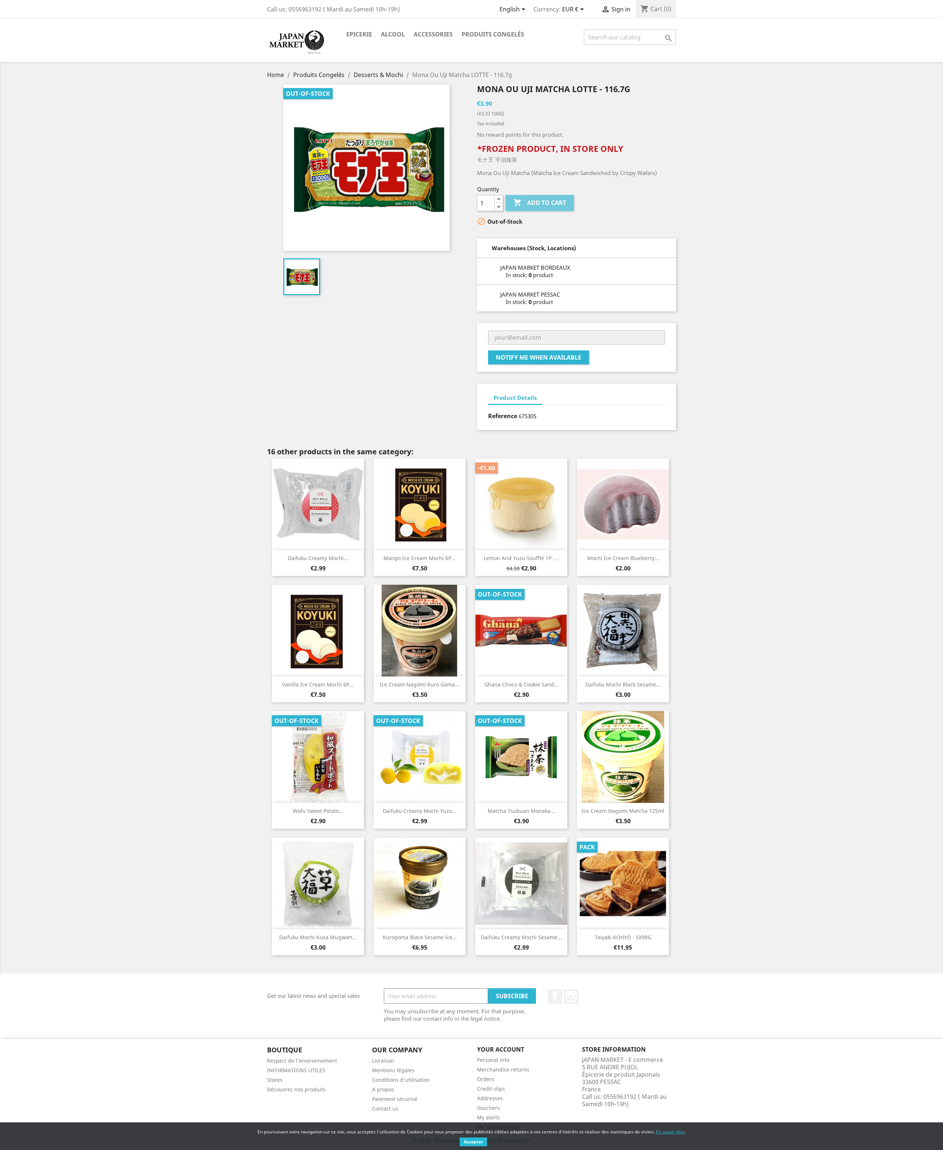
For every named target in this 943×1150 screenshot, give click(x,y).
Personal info (493, 1059)
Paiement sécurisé (394, 1098)
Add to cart (539, 202)
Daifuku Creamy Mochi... (318, 558)
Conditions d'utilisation (401, 1079)
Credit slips (491, 1088)
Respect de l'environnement (302, 1060)
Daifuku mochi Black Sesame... (622, 684)
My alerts (488, 1117)
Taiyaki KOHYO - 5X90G (623, 937)
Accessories (433, 34)
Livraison (383, 1060)
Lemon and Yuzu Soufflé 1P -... (521, 558)
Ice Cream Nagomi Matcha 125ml (623, 810)
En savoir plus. (671, 1132)
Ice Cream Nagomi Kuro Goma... (419, 684)
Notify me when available (538, 357)
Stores (275, 1079)
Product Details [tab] (515, 397)
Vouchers (488, 1107)
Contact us (385, 1108)
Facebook (555, 996)
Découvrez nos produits (296, 1089)
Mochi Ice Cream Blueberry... (623, 558)
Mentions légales (393, 1070)
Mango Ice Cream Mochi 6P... (419, 558)
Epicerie (359, 34)
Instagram (571, 996)
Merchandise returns (503, 1069)
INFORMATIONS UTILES (296, 1070)
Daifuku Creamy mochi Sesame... (521, 937)
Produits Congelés (493, 34)
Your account (500, 1049)
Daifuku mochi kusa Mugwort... (318, 937)
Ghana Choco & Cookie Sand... (521, 684)
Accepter (473, 1142)
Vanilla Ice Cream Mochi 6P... (318, 684)
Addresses (490, 1098)
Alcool (393, 34)
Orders (485, 1079)
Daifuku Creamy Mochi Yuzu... (420, 810)
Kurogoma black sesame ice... (420, 937)
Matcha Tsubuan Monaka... (521, 810)
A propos (383, 1089)
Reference (502, 416)
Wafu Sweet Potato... (318, 810)
